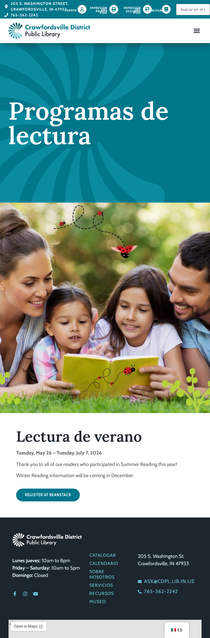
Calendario (103, 563)
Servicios (101, 585)
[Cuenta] (82, 9)
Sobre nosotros (102, 574)
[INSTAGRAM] (25, 593)
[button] (197, 31)
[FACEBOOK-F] (14, 593)
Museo (97, 601)
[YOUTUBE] (35, 593)
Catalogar (155, 10)
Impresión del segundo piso (132, 10)
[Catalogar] (166, 9)
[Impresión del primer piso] (113, 9)
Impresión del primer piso (98, 10)
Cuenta (71, 10)
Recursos (101, 593)
